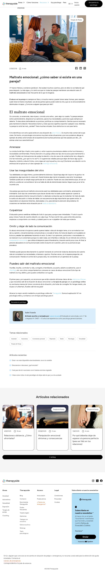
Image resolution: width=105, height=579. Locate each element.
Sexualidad (82, 339)
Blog (21, 496)
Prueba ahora (41, 499)
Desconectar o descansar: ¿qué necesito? (25, 365)
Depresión (52, 339)
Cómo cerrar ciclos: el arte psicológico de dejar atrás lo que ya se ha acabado (36, 375)
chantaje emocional (50, 164)
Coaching (5, 516)
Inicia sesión (76, 4)
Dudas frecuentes (23, 508)
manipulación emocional (18, 240)
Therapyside (56, 293)
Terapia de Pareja (16, 344)
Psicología (71, 339)
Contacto (23, 499)
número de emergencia (12, 561)
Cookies (57, 502)
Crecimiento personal (39, 339)
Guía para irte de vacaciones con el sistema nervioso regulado (32, 370)
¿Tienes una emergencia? (41, 503)
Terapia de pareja (5, 511)
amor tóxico (56, 133)
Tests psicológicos (24, 532)
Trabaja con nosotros (24, 520)
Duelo (62, 339)
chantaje (12, 270)
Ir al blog (52, 457)
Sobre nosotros (25, 525)
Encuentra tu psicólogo (94, 4)
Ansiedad (14, 339)
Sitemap (22, 528)
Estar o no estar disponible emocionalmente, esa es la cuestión (32, 360)
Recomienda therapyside (24, 503)
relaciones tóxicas (79, 279)
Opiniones (23, 516)
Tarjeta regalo (24, 513)
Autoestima (24, 339)
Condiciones (58, 496)
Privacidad (57, 499)
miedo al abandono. (49, 203)
